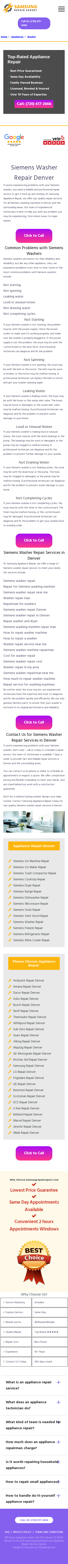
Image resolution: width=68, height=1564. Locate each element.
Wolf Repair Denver (26, 1011)
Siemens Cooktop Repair (29, 879)
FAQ (7, 1532)
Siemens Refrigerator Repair (31, 934)
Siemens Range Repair (27, 891)
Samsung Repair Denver (28, 1065)
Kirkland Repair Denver (27, 1114)
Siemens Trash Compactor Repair (34, 873)
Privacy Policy (22, 1532)
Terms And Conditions (49, 1532)
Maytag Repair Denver (27, 1047)
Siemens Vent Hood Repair (30, 916)
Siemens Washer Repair (28, 922)
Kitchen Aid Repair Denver (30, 1059)
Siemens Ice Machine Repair (31, 861)
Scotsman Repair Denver (29, 1096)
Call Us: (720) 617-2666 (31, 23)
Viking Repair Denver (26, 1041)
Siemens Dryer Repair (26, 885)
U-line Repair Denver (26, 1108)
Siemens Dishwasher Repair (31, 897)
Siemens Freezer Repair (28, 928)
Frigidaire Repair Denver (28, 1078)
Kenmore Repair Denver (28, 1090)
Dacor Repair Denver (26, 992)
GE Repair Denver (24, 1084)
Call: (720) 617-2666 (34, 104)
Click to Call (34, 236)
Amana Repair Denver (27, 986)
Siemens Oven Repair (26, 909)
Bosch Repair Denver (26, 1005)
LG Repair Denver (24, 1072)
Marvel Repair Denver (27, 1120)
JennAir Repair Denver (27, 1126)
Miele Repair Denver (26, 1132)
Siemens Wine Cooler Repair (31, 940)
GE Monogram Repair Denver (32, 1053)
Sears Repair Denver (26, 1035)
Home (4, 37)
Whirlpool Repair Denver (29, 1023)
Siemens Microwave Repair (30, 903)
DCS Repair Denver (25, 1102)
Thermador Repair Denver (29, 1017)
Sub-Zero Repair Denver (28, 1029)
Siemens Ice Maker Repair (29, 867)
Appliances (17, 37)
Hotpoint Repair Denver (28, 980)
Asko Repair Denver (26, 998)
